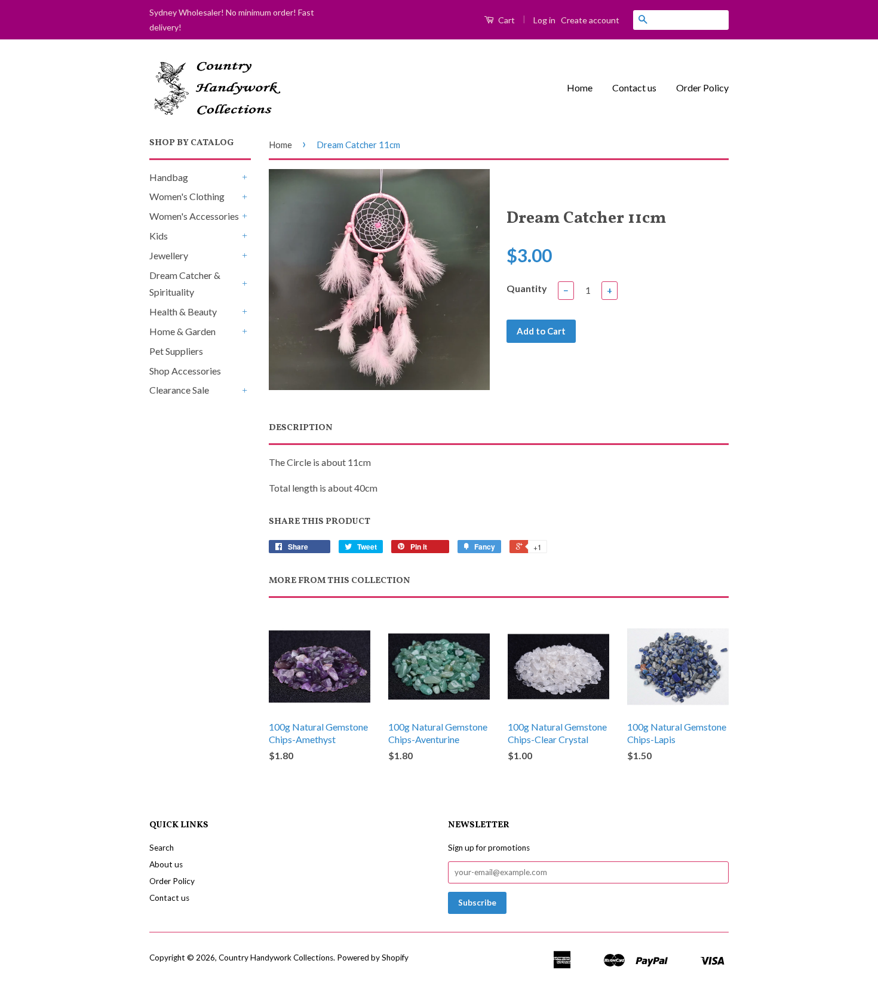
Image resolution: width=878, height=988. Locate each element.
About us (166, 864)
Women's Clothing (187, 196)
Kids (158, 235)
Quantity (526, 288)
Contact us (634, 87)
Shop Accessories (185, 370)
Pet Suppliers (176, 351)
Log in (544, 20)
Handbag (168, 177)
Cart (505, 20)
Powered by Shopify (373, 957)
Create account (590, 20)
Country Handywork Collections (276, 957)
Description (301, 428)
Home (580, 87)
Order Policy (702, 87)
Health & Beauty (183, 311)
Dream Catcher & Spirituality (184, 283)
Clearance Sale (179, 389)
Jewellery (168, 255)
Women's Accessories (194, 216)
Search (161, 847)
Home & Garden (182, 331)
